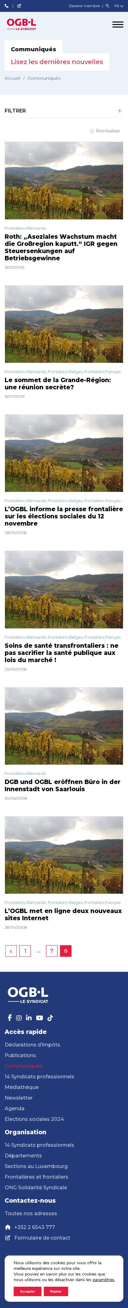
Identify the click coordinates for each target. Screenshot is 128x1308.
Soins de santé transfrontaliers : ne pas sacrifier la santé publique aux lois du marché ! (61, 653)
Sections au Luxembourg (36, 1166)
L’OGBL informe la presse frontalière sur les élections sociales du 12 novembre (64, 516)
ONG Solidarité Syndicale (36, 1188)
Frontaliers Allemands (25, 228)
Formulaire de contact (42, 1238)
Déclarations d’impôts (32, 1045)
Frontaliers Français (102, 371)
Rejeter (56, 1291)
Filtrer (15, 111)
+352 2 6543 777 (34, 1227)
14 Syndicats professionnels (39, 1077)
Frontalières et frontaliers (36, 1177)
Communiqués (23, 1066)
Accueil (12, 78)
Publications (20, 1055)
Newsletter (19, 1098)
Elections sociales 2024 (34, 1119)
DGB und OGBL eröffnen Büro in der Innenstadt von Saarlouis (63, 785)
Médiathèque (22, 1087)
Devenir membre (85, 5)
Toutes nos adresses (31, 1213)
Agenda (15, 1108)
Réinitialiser (108, 131)
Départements (23, 1156)
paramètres (103, 1280)
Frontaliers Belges (65, 371)
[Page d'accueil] (28, 24)
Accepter (27, 1291)
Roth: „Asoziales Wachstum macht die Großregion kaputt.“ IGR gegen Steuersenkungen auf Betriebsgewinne (61, 247)
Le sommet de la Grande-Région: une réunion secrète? (58, 384)
